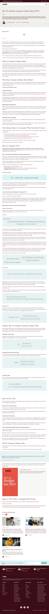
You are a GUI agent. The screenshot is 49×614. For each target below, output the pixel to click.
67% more (21, 138)
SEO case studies (21, 507)
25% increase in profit (24, 135)
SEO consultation (36, 507)
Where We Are (40, 582)
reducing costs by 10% (34, 136)
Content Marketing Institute (14, 449)
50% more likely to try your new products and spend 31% (31, 98)
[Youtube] (24, 607)
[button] (3, 14)
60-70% (37, 100)
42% (20, 55)
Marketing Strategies (25, 22)
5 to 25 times (10, 133)
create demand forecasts (40, 122)
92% (20, 97)
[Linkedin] (21, 607)
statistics (6, 131)
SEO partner (9, 501)
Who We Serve (28, 582)
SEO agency (7, 505)
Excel (14, 202)
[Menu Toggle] (46, 4)
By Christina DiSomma (11, 22)
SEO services (20, 505)
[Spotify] (28, 607)
